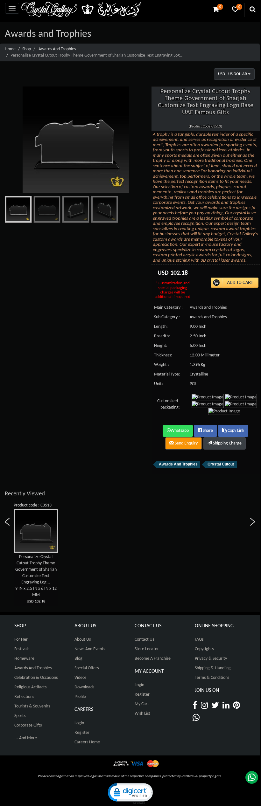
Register (81, 732)
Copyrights (204, 649)
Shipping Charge (227, 443)
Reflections (24, 696)
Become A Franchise (153, 658)
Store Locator (147, 649)
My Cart (142, 704)
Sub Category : (167, 317)
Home (10, 49)
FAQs (199, 639)
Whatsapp (180, 430)
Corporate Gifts (28, 725)
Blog (78, 658)
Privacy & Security (211, 658)
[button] (130, 793)
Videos (80, 677)
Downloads (84, 687)
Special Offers (86, 668)
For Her (21, 639)
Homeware (24, 658)
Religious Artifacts (30, 687)
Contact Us (144, 639)
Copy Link (235, 430)
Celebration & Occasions (36, 677)
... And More (25, 738)
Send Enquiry (186, 443)
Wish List (142, 713)
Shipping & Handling (213, 668)
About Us (82, 639)
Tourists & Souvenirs (32, 706)
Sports (19, 715)
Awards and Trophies (57, 49)
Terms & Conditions (212, 677)
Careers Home (87, 742)
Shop (26, 49)
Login (79, 723)
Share (207, 430)
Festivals (21, 649)
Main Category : (168, 307)
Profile (80, 696)
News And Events (89, 649)
